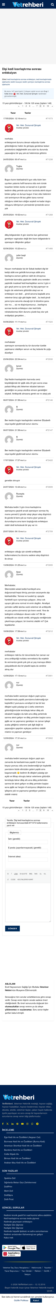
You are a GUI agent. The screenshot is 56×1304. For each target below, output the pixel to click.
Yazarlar (47, 1267)
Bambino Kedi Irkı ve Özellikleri (18, 1149)
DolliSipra (8, 1195)
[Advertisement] (28, 36)
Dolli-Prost (8, 1199)
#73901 (49, 675)
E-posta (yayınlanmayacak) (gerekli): (24, 847)
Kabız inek (8, 1237)
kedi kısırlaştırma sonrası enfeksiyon (21, 79)
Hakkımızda (36, 1267)
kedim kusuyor (16, 82)
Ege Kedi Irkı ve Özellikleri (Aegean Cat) (22, 1137)
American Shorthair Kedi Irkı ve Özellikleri (23, 1145)
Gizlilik (46, 1270)
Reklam (38, 1270)
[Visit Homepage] (28, 4)
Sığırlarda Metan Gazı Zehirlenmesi (20, 1182)
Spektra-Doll (9, 1178)
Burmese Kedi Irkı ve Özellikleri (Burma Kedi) (24, 1141)
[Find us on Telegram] (37, 1123)
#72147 (49, 430)
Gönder (12, 928)
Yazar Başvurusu (11, 1270)
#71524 (49, 321)
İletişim (28, 1274)
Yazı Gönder (27, 1270)
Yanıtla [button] (23, 118)
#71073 (49, 118)
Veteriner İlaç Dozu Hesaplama (16, 1267)
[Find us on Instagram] (27, 1123)
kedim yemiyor (28, 82)
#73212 (49, 631)
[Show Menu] (3, 4)
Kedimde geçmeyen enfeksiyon (18, 1221)
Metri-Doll (8, 1190)
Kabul (36, 1300)
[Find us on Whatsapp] (32, 1123)
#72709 (49, 531)
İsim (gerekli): (14, 838)
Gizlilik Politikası (21, 1300)
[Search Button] (52, 4)
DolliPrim (8, 1186)
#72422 (49, 460)
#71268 (49, 214)
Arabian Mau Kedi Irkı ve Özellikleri (20, 1162)
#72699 (49, 487)
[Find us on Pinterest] (17, 1123)
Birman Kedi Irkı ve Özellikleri (17, 1158)
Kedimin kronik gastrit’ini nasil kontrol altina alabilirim (27, 1215)
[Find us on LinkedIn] (12, 1123)
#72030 (49, 359)
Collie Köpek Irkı (11, 1154)
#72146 (49, 400)
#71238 (49, 159)
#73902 (49, 738)
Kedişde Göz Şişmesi (13, 1224)
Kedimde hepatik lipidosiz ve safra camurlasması (26, 1231)
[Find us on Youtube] (22, 1123)
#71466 (49, 248)
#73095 (49, 565)
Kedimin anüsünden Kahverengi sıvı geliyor (23, 1234)
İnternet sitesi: (14, 856)
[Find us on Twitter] (7, 1123)
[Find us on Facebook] (2, 1123)
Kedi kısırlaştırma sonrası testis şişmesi (21, 1218)
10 (48, 106)
